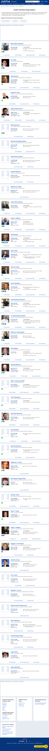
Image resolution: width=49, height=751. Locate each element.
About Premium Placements (7, 731)
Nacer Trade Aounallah (18, 381)
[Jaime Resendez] (5, 670)
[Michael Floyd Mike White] (5, 144)
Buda (3, 708)
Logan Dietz (14, 652)
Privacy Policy (32, 743)
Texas (17, 6)
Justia (2, 6)
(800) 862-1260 (14, 190)
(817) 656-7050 (14, 609)
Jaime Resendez (15, 667)
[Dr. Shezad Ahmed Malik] (5, 319)
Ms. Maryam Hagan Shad (18, 478)
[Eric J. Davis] (5, 578)
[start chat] (46, 746)
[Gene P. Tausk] (5, 514)
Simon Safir (14, 251)
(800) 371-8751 (14, 222)
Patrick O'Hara (15, 267)
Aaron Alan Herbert (16, 202)
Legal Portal (14, 743)
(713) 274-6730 (14, 578)
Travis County (5, 715)
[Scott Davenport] (5, 400)
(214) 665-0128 (14, 563)
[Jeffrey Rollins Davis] (5, 111)
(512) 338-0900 (14, 80)
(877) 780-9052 (14, 384)
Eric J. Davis (14, 575)
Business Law (21, 704)
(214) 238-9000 (14, 498)
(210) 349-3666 (14, 160)
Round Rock (4, 703)
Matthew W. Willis (16, 187)
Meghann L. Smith (16, 462)
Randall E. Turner (16, 590)
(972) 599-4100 (14, 238)
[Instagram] (23, 741)
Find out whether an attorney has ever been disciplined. (40, 704)
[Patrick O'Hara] (5, 270)
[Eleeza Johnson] (5, 128)
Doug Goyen (14, 234)
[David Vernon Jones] (5, 159)
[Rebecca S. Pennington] (5, 335)
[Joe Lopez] (5, 63)
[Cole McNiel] (5, 351)
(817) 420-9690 (14, 594)
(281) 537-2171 (14, 368)
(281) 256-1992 (14, 335)
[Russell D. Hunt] (5, 95)
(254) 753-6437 (14, 128)
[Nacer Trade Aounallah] (5, 384)
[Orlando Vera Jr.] (5, 563)
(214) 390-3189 (14, 319)
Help (22, 743)
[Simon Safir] (5, 253)
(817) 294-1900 (14, 47)
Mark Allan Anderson (17, 43)
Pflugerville (4, 704)
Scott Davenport (15, 397)
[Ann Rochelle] (5, 432)
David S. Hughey (15, 527)
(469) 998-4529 (14, 254)
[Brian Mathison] (5, 623)
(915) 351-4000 (14, 639)
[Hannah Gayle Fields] (5, 639)
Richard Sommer (16, 171)
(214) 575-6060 (14, 417)
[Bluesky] (26, 741)
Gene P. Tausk (15, 511)
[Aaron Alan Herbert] (5, 205)
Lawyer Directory (6, 6)
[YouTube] (21, 741)
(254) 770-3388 (14, 145)
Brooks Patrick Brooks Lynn (19, 605)
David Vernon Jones (16, 156)
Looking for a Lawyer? (39, 746)
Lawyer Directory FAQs (6, 729)
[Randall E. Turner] (5, 593)
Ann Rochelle (15, 429)
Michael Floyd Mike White (18, 141)
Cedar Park (4, 705)
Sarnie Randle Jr (15, 283)
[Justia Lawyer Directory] (5, 1)
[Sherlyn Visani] (5, 498)
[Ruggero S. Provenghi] (5, 546)
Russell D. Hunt (15, 92)
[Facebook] (22, 741)
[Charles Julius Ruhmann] (5, 302)
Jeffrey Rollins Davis (17, 108)
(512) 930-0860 (14, 96)
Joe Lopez (13, 60)
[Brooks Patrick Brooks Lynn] (5, 608)
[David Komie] (5, 79)
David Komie (14, 76)
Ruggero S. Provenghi (17, 543)
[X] (28, 741)
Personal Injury (21, 705)
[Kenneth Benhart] (5, 449)
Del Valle (4, 710)
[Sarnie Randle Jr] (5, 286)
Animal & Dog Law (12, 6)
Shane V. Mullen (15, 218)
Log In (42, 1)
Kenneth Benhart (16, 446)
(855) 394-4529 (14, 303)
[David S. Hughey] (5, 530)
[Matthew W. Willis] (5, 190)
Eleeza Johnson (15, 125)
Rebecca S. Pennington (17, 332)
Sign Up (46, 1)
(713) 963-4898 (14, 401)
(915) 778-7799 (14, 547)
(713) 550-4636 (14, 514)
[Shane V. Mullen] (5, 221)
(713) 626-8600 (14, 287)
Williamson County (5, 718)
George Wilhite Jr (16, 364)
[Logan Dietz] (5, 655)
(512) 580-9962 (14, 63)
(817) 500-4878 (14, 205)
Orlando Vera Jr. (15, 560)
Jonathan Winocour (16, 413)
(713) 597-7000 (14, 449)
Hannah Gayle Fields (17, 636)
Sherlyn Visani (15, 495)
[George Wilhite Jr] (5, 367)
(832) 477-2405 (14, 466)
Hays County (4, 717)
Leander (3, 707)
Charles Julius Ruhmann (18, 299)
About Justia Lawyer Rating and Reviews (7, 734)
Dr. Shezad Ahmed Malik (18, 316)
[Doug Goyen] (5, 237)
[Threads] (25, 741)
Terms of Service (26, 743)
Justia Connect (9, 743)
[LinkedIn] (19, 741)
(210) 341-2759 (14, 175)
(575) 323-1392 (14, 624)
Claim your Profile (5, 730)
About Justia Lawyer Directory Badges (8, 727)
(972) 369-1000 (14, 433)
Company (19, 743)
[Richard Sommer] (5, 174)
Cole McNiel (14, 348)
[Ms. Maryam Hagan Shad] (5, 481)
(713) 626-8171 (14, 655)
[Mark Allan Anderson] (5, 46)
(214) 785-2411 (14, 670)
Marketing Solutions (39, 743)
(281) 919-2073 (14, 270)
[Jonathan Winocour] (5, 416)
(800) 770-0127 (14, 112)
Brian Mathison (15, 620)
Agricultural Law (22, 703)
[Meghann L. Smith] (5, 465)
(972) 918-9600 (14, 531)
